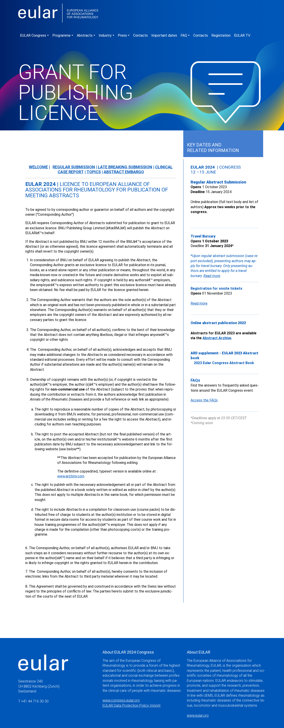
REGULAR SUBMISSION (74, 167)
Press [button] (122, 35)
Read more (211, 276)
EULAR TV (242, 35)
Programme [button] (61, 35)
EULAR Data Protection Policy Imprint (131, 705)
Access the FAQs (204, 400)
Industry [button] (105, 35)
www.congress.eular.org (121, 700)
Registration (221, 35)
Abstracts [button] (85, 35)
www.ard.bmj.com (70, 476)
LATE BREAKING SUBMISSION (125, 167)
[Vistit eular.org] (43, 658)
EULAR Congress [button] (33, 35)
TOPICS (94, 172)
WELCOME (38, 167)
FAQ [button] (184, 35)
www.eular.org (198, 715)
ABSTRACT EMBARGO (124, 172)
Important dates (164, 35)
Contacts (140, 35)
